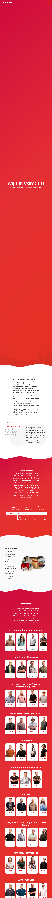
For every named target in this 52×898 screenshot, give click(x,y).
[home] (8, 2)
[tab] (15, 427)
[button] (49, 2)
